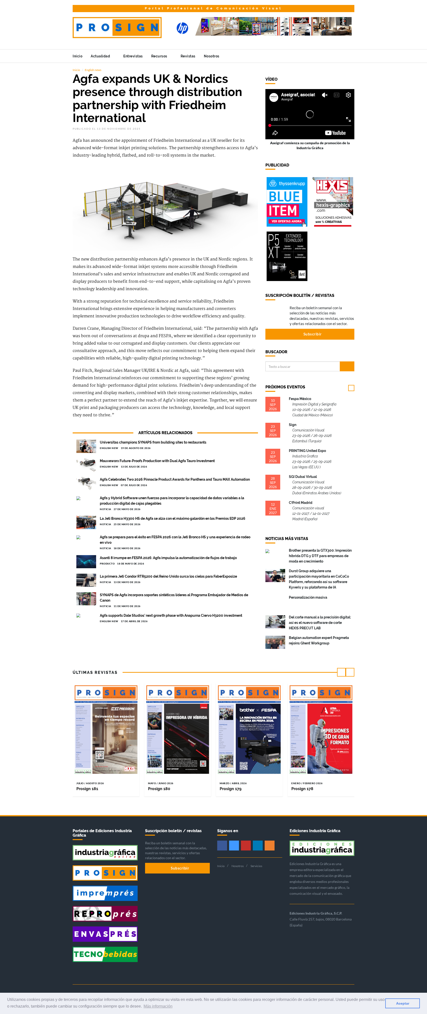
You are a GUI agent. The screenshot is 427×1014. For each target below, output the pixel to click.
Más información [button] (158, 1006)
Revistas (188, 56)
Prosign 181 (87, 788)
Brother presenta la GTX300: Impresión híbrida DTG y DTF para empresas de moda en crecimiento (320, 555)
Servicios (256, 866)
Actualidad (101, 56)
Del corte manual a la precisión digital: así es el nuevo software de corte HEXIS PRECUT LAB (320, 622)
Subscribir (312, 334)
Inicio (77, 56)
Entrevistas (133, 56)
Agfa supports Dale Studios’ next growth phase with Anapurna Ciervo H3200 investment (171, 615)
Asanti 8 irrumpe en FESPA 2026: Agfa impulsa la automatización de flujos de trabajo (168, 558)
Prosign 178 (302, 788)
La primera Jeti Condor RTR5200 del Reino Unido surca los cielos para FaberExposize (168, 576)
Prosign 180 (159, 788)
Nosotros (212, 56)
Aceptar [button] (402, 1003)
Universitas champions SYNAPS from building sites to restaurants (153, 442)
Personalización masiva (308, 597)
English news (93, 70)
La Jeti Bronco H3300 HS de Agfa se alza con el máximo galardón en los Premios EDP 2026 (172, 518)
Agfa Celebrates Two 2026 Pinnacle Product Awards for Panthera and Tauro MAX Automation (175, 479)
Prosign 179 (230, 788)
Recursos (159, 56)
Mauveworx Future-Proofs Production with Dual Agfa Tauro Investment (157, 461)
